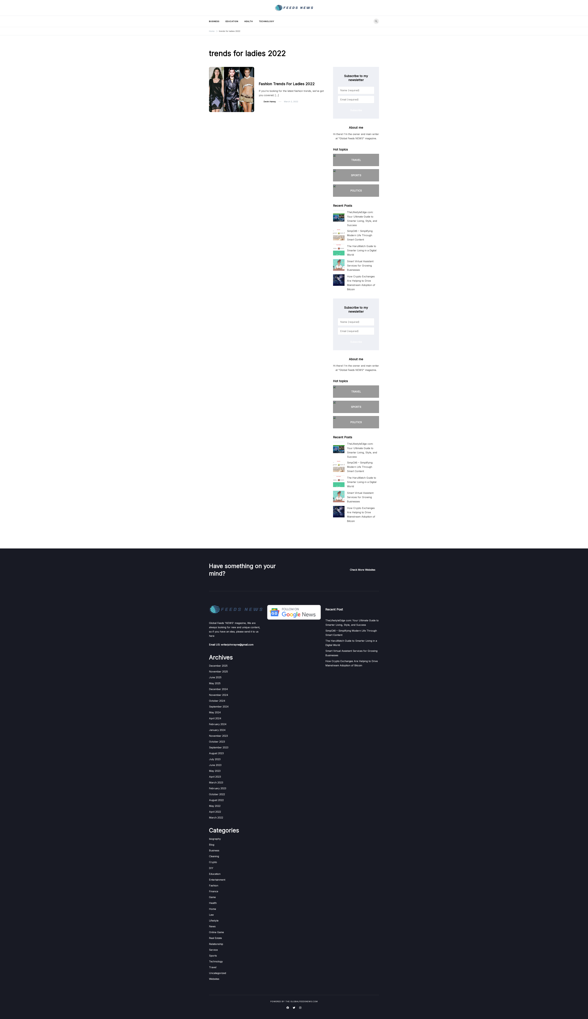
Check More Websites (362, 569)
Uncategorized (217, 973)
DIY (211, 868)
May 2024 (215, 712)
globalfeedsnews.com (304, 1001)
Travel (212, 967)
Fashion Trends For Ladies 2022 (287, 84)
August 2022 (216, 800)
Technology (266, 21)
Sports (213, 955)
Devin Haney (270, 101)
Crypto (213, 862)
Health (248, 21)
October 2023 (217, 741)
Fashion (264, 77)
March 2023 (216, 782)
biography (215, 838)
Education (232, 21)
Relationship (216, 944)
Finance (213, 891)
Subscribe (356, 110)
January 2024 (217, 730)
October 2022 (217, 794)
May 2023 (215, 770)
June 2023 (215, 765)
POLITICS (356, 190)
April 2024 (215, 718)
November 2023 (218, 735)
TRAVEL (356, 159)
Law (211, 914)
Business (214, 21)
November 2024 (218, 694)
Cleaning (214, 856)
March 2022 (216, 817)
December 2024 (218, 689)
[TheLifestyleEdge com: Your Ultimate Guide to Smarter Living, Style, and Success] (339, 215)
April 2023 (215, 776)
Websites (214, 978)
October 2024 (217, 700)
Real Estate (215, 938)
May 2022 (215, 805)
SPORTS (356, 175)
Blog (211, 844)
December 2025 (218, 665)
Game (212, 897)
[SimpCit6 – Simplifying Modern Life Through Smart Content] (339, 234)
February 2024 (217, 724)
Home (212, 908)
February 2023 (217, 788)
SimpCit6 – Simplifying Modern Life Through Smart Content (360, 235)
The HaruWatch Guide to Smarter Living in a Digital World (361, 250)
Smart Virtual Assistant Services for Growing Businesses (360, 265)
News (212, 926)
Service (213, 949)
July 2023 (215, 759)
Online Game (216, 932)
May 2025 (215, 683)
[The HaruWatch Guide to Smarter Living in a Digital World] (339, 249)
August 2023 (216, 753)
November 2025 (218, 671)
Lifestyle (214, 920)
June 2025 (215, 677)
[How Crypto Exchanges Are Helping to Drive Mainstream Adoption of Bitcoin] (339, 280)
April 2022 (215, 811)
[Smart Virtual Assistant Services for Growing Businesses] (339, 265)
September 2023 (218, 747)
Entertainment (217, 879)
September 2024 (219, 706)
